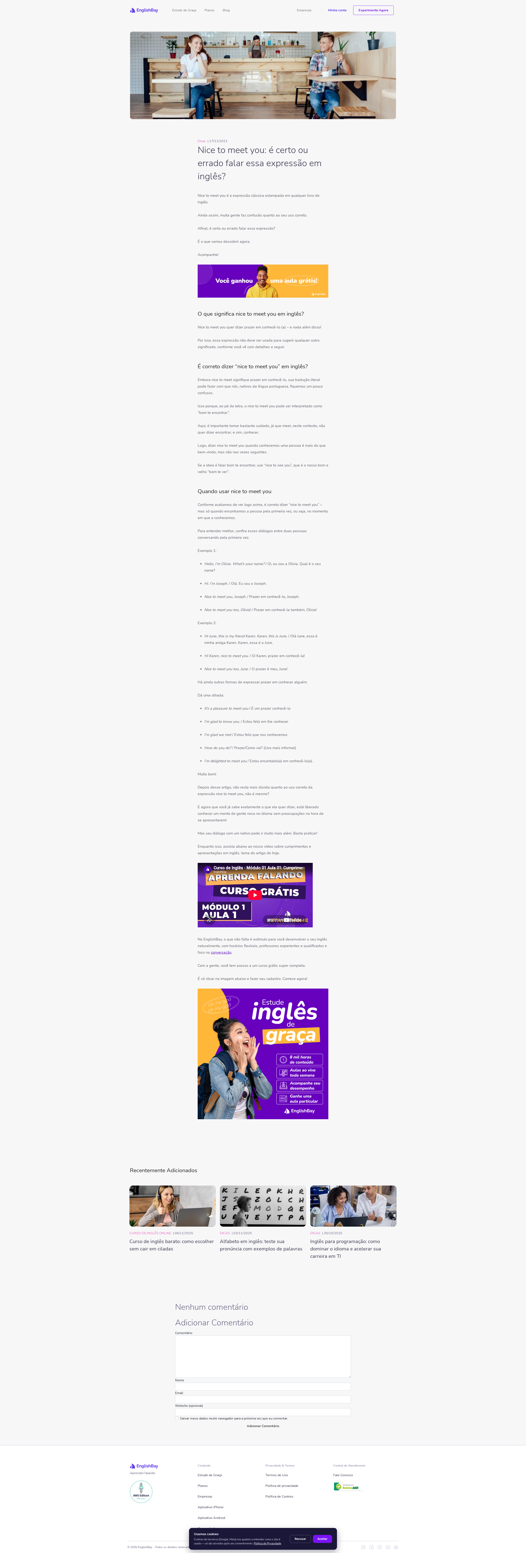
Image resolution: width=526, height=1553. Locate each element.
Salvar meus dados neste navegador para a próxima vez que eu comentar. (234, 1418)
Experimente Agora (373, 10)
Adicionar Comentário (263, 1426)
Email (179, 1393)
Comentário (183, 1333)
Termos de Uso (276, 1475)
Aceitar (322, 1538)
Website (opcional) (189, 1405)
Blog (226, 10)
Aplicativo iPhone (211, 1507)
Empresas (304, 10)
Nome (179, 1380)
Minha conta (337, 10)
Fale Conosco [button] (343, 1475)
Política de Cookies (279, 1496)
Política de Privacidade (267, 1543)
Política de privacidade (281, 1486)
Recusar (300, 1538)
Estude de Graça (184, 10)
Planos (209, 10)
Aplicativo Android (211, 1518)
